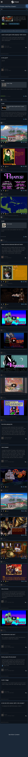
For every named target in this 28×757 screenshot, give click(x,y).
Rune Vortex (6, 691)
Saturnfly (6, 460)
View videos (4, 353)
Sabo (4, 239)
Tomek (4, 538)
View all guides (5, 100)
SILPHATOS (5, 284)
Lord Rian (4, 169)
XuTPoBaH (5, 99)
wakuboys (6, 69)
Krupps (5, 714)
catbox (4, 329)
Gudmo (5, 601)
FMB (3, 122)
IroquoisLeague (7, 645)
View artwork (5, 170)
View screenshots (5, 146)
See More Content (14, 734)
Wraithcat (6, 256)
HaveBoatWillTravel (8, 437)
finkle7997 (6, 669)
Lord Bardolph (5, 193)
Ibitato (4, 145)
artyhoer (4, 307)
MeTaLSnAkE (6, 46)
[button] (14, 22)
